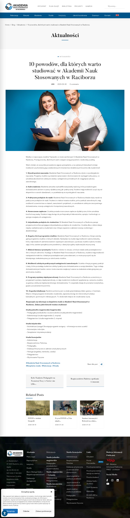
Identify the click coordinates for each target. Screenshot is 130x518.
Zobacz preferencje (43, 511)
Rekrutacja (51, 452)
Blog (13, 25)
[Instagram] (112, 480)
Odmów (26, 511)
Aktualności (21, 25)
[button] (51, 492)
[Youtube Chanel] (107, 483)
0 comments (74, 84)
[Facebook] (107, 480)
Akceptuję (10, 511)
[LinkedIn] (117, 480)
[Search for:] (115, 6)
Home (7, 25)
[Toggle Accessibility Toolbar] (5, 513)
